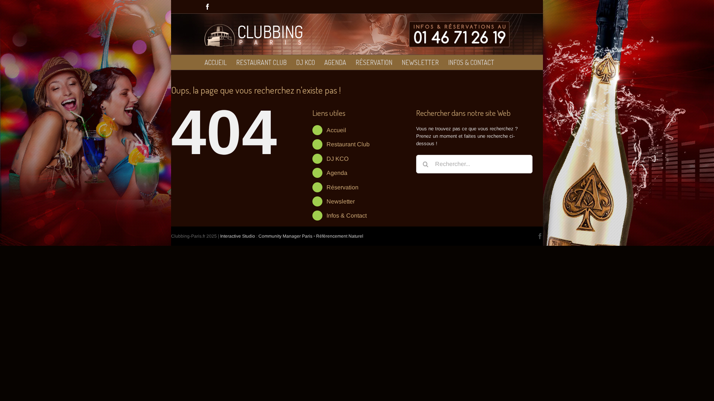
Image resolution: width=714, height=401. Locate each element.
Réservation (342, 187)
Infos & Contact (347, 215)
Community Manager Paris (285, 236)
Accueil (336, 130)
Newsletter (341, 201)
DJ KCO (337, 159)
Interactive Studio (237, 236)
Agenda (337, 173)
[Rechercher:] (474, 163)
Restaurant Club (348, 144)
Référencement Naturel (339, 236)
